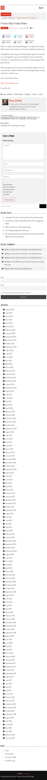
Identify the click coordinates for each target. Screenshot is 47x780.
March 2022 (9, 490)
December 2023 (10, 418)
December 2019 (10, 582)
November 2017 (10, 667)
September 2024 (10, 388)
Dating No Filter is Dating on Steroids (13, 126)
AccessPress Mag (27, 776)
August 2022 (9, 473)
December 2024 (10, 377)
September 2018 (10, 633)
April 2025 (8, 364)
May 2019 (8, 605)
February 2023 (10, 452)
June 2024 (8, 398)
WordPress (12, 776)
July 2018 (8, 639)
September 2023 (11, 428)
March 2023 (9, 449)
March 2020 (9, 571)
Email (2, 285)
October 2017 (9, 670)
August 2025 (9, 350)
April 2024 (8, 405)
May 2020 (8, 565)
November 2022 (10, 462)
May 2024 (8, 401)
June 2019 (8, 602)
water (40, 94)
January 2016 (10, 738)
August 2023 (9, 432)
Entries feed (9, 754)
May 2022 (8, 483)
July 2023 (8, 435)
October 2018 (9, 629)
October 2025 (10, 343)
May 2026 (8, 320)
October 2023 (10, 425)
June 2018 (8, 643)
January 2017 (10, 701)
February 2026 (10, 330)
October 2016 (9, 711)
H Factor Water (18, 94)
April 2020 (8, 568)
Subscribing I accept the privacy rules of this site (16, 293)
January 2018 (10, 660)
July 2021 (8, 517)
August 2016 (9, 718)
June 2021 (8, 520)
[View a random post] (42, 8)
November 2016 (10, 707)
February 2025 (10, 371)
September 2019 (10, 592)
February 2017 (10, 697)
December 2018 (10, 622)
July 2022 (8, 476)
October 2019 (9, 588)
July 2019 (8, 599)
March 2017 (9, 694)
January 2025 (10, 374)
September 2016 (10, 714)
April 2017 (8, 690)
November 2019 (10, 585)
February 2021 (10, 534)
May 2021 (8, 524)
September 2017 (10, 673)
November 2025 (10, 340)
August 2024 (9, 391)
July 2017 (8, 680)
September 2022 (11, 469)
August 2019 (9, 595)
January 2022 (10, 496)
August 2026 (9, 309)
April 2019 (8, 609)
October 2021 (9, 507)
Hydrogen (27, 94)
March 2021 (9, 531)
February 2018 (10, 656)
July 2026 (8, 313)
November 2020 (10, 544)
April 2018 (8, 650)
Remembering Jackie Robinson (21, 268)
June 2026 (9, 316)
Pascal (6, 269)
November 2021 (10, 503)
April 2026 (8, 323)
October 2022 (10, 466)
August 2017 (9, 677)
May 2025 (8, 360)
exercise (10, 94)
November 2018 (10, 626)
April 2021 (8, 527)
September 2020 (11, 551)
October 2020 (10, 548)
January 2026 (10, 333)
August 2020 (9, 554)
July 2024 (8, 394)
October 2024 (9, 384)
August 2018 (9, 636)
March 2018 (9, 653)
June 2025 (9, 357)
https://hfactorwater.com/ (10, 83)
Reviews (12, 18)
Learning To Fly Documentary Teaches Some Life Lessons (24, 217)
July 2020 (8, 558)
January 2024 (10, 415)
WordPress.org (10, 760)
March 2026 (9, 326)
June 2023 (9, 439)
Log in (7, 750)
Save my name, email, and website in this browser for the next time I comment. (9, 189)
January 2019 (10, 619)
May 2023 (8, 442)
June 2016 (8, 724)
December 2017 (10, 663)
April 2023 (8, 445)
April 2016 (8, 731)
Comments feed (10, 757)
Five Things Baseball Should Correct (17, 230)
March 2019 (9, 612)
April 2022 (8, 486)
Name (2, 277)
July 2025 (8, 354)
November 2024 (10, 381)
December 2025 (10, 337)
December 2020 (10, 541)
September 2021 (10, 510)
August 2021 (9, 514)
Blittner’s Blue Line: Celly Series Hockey (18, 227)
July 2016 (8, 721)
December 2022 (10, 459)
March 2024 (9, 408)
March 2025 (9, 367)
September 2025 (11, 347)
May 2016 (8, 728)
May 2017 (8, 687)
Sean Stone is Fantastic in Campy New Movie (27, 249)
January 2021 (10, 537)
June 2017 (8, 684)
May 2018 (8, 646)
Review (34, 94)
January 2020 (10, 578)
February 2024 (10, 411)
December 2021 (10, 500)
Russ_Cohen (14, 28)
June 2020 (9, 561)
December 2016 (10, 704)
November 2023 (10, 422)
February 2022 (10, 493)
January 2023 (10, 456)
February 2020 (10, 575)
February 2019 (10, 616)
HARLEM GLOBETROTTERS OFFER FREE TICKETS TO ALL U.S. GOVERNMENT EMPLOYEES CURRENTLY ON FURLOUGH (20, 118)
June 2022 (9, 479)
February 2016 (10, 735)
